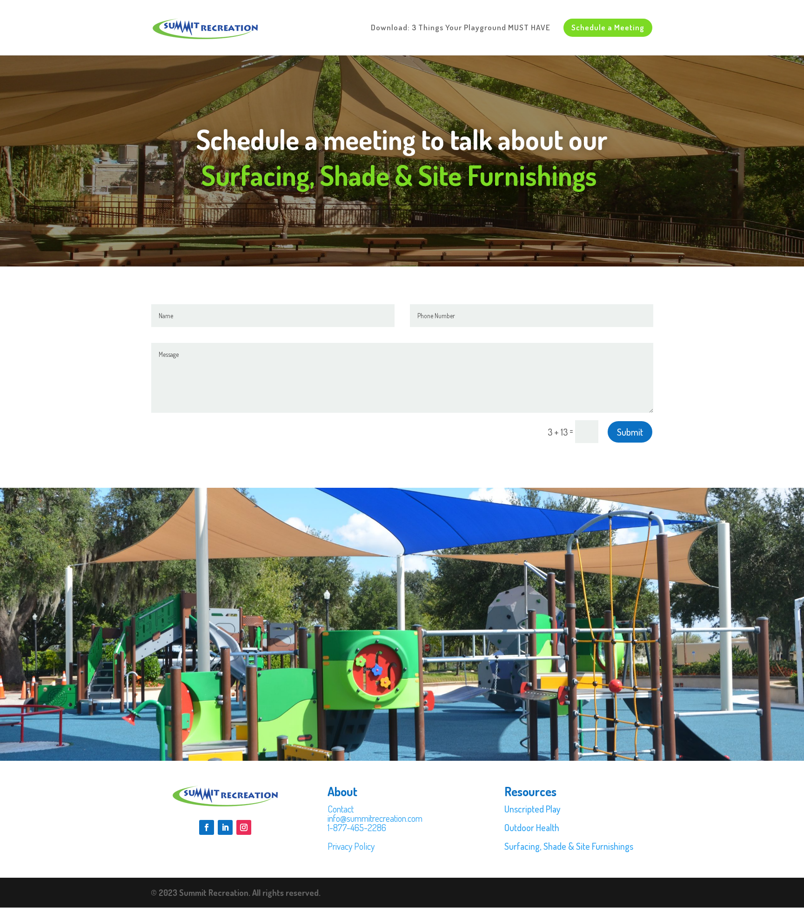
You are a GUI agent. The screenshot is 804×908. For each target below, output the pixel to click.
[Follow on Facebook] (206, 827)
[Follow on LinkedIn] (225, 827)
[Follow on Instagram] (243, 827)
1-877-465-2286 (357, 827)
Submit (630, 432)
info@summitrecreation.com (375, 818)
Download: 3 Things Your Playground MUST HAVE (460, 28)
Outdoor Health (531, 827)
